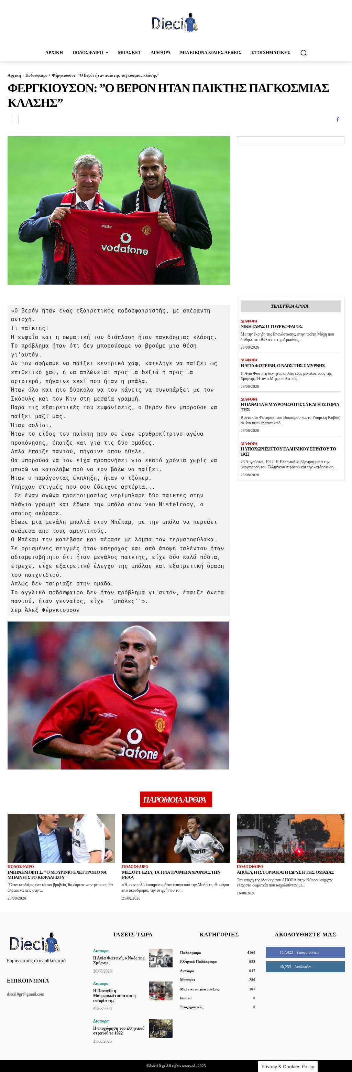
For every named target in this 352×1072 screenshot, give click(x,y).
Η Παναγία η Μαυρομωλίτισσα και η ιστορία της (114, 995)
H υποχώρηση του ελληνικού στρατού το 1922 (288, 451)
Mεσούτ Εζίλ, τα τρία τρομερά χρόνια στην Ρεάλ (171, 875)
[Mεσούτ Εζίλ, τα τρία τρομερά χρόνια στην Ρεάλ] (176, 838)
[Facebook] (337, 120)
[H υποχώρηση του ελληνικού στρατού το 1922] (161, 1028)
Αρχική (14, 75)
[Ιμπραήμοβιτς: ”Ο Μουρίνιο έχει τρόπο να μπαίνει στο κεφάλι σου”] (61, 838)
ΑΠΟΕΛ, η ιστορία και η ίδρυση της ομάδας (285, 872)
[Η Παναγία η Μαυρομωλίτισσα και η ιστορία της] (161, 990)
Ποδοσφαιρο (36, 75)
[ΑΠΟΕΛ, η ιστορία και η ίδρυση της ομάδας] (290, 838)
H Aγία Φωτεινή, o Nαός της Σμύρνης (283, 365)
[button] (303, 52)
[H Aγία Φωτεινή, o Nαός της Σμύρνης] (161, 958)
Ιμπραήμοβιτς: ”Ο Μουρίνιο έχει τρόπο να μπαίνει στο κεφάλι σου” (57, 875)
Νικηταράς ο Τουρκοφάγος (272, 326)
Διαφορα (249, 321)
